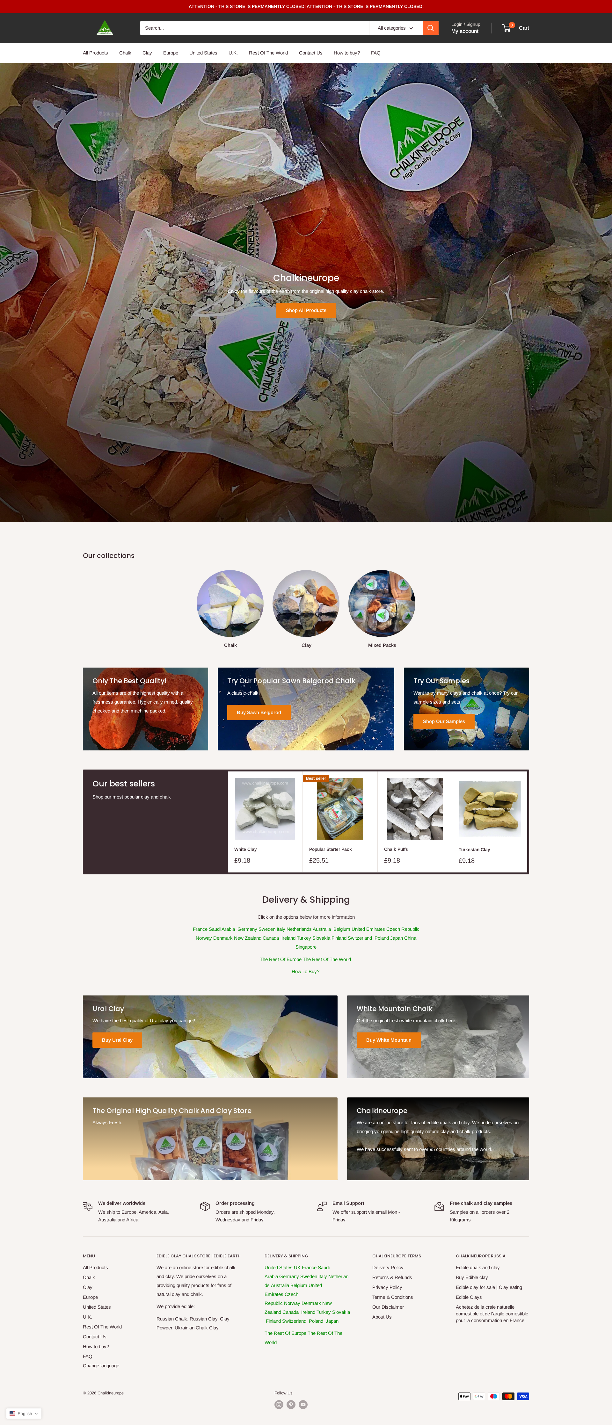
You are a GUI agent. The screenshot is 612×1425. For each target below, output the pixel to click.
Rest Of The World (268, 52)
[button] (23, 1413)
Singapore (306, 947)
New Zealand (248, 938)
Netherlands (300, 929)
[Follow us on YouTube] (303, 1404)
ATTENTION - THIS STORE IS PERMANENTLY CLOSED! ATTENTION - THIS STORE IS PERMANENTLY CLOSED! (306, 6)
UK (298, 1267)
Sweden (268, 929)
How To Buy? (305, 971)
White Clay (245, 849)
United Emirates (369, 929)
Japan (397, 938)
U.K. (233, 52)
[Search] (431, 28)
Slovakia (322, 938)
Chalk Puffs (396, 849)
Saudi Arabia (222, 929)
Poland (382, 938)
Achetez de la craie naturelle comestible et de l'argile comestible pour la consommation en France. (492, 1313)
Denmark (223, 938)
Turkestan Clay (474, 849)
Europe (170, 52)
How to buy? (347, 52)
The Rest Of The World (327, 959)
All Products (95, 52)
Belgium (341, 929)
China (410, 938)
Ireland (289, 938)
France (200, 929)
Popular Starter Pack (330, 849)
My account (464, 31)
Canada (271, 938)
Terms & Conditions (392, 1297)
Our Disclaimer (388, 1307)
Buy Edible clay (472, 1277)
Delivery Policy (388, 1267)
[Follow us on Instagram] (278, 1404)
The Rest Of (278, 1333)
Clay (147, 52)
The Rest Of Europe (281, 959)
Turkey (304, 938)
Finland (340, 938)
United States (203, 52)
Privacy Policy (387, 1287)
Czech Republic (402, 929)
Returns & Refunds (392, 1277)
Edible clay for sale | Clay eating (489, 1287)
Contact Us (311, 52)
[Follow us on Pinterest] (291, 1404)
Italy (282, 929)
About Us (382, 1317)
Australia (322, 929)
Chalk (125, 52)
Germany (248, 929)
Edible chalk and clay (478, 1267)
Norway (204, 938)
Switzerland (360, 938)
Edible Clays (469, 1297)
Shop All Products (306, 310)
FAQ (376, 52)
